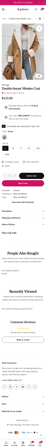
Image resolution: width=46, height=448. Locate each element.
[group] (23, 52)
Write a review (23, 340)
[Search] (36, 9)
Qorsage (5, 85)
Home (4, 19)
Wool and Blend (20, 194)
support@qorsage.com (12, 380)
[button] (7, 2)
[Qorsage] (23, 9)
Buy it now (23, 183)
